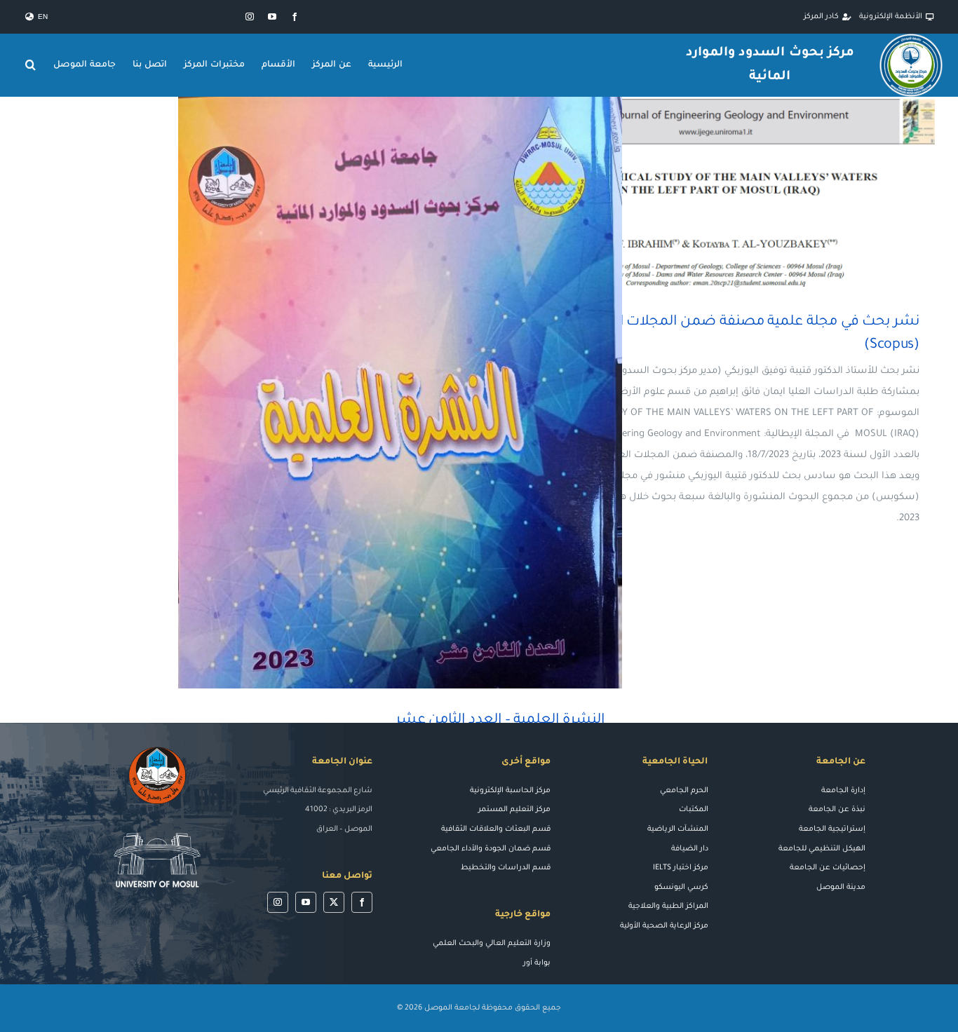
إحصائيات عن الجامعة (827, 868)
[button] (31, 65)
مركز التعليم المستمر (514, 810)
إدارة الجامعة (843, 791)
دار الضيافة (689, 849)
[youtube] (272, 17)
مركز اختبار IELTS (680, 868)
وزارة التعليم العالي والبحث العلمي (492, 943)
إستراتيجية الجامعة (832, 829)
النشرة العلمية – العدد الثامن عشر (420, 392)
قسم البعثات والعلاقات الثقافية (496, 829)
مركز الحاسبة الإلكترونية (510, 791)
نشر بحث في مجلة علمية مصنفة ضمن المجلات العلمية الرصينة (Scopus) (735, 194)
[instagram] (249, 17)
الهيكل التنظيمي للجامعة (821, 849)
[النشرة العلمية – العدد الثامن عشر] (400, 392)
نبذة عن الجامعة (837, 810)
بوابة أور (537, 963)
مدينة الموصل (840, 887)
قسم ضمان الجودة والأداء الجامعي (491, 849)
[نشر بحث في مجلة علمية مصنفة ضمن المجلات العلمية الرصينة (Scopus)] (715, 193)
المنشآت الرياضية (677, 829)
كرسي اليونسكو (681, 887)
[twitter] (333, 902)
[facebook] (294, 17)
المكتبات (693, 810)
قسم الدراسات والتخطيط (506, 868)
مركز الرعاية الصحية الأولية (664, 926)
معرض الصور (694, 194)
